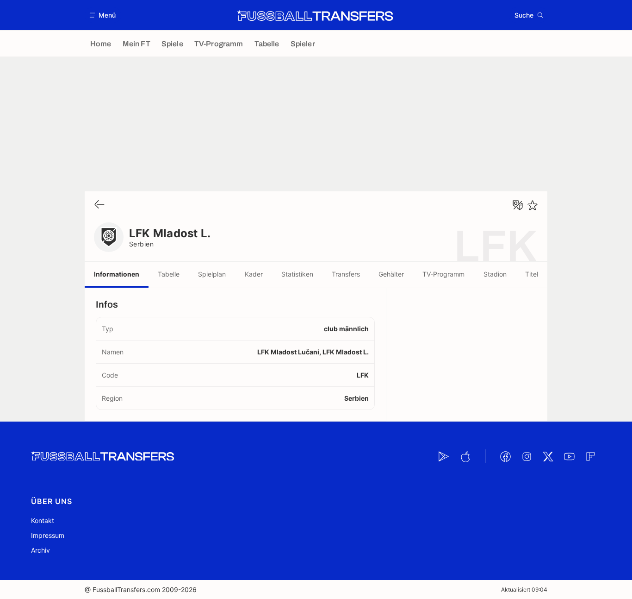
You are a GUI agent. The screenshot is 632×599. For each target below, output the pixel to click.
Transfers (346, 274)
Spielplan (212, 274)
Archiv (40, 550)
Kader (254, 274)
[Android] (444, 456)
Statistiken (297, 274)
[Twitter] (548, 456)
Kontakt (42, 520)
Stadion (495, 274)
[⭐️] (532, 205)
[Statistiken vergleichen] (517, 205)
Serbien (141, 244)
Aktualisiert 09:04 (524, 589)
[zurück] (99, 205)
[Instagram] (526, 456)
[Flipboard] (590, 456)
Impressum (47, 535)
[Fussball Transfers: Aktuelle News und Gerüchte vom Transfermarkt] (315, 15)
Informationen (116, 274)
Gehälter (391, 274)
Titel (531, 274)
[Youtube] (569, 456)
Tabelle (169, 274)
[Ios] (465, 456)
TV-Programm (443, 274)
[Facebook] (505, 456)
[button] (103, 15)
